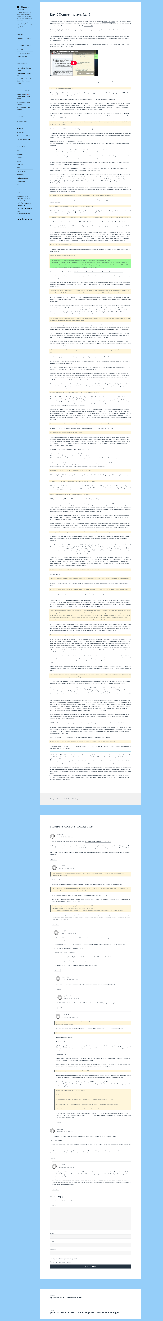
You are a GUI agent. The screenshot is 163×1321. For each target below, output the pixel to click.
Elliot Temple (27, 198)
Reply (53, 859)
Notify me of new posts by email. (61, 1262)
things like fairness (58, 706)
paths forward (72, 490)
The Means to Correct (23, 8)
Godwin (26, 201)
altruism (18, 196)
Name (52, 1233)
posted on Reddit (102, 82)
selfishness (19, 216)
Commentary (21, 198)
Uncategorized (21, 181)
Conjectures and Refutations (24, 136)
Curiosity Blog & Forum (23, 139)
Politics (19, 168)
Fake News (21, 200)
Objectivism (21, 206)
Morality (29, 203)
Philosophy (20, 164)
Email (52, 1242)
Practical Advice (21, 171)
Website (53, 1250)
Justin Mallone (67, 799)
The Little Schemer (22, 56)
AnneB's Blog (20, 132)
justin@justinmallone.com (24, 38)
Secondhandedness (23, 213)
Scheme (18, 211)
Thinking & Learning (22, 178)
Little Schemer (22, 203)
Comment (53, 1205)
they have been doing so (108, 21)
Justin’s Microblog (22, 121)
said (109, 737)
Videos (19, 185)
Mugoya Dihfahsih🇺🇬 (23, 94)
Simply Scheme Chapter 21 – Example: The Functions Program (25, 81)
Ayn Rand (22, 196)
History (19, 161)
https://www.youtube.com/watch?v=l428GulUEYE (98, 841)
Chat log (26, 196)
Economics (20, 154)
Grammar (19, 157)
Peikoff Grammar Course (23, 53)
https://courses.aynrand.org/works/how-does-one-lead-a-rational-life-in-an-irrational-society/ (98, 272)
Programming (20, 174)
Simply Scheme (21, 50)
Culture (19, 151)
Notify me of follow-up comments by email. (64, 1259)
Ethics (18, 200)
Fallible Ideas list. (88, 26)
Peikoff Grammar (24, 208)
